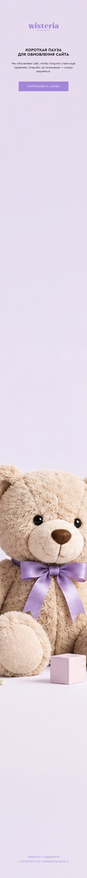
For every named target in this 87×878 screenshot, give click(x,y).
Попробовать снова (43, 86)
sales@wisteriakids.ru (56, 861)
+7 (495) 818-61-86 (29, 861)
